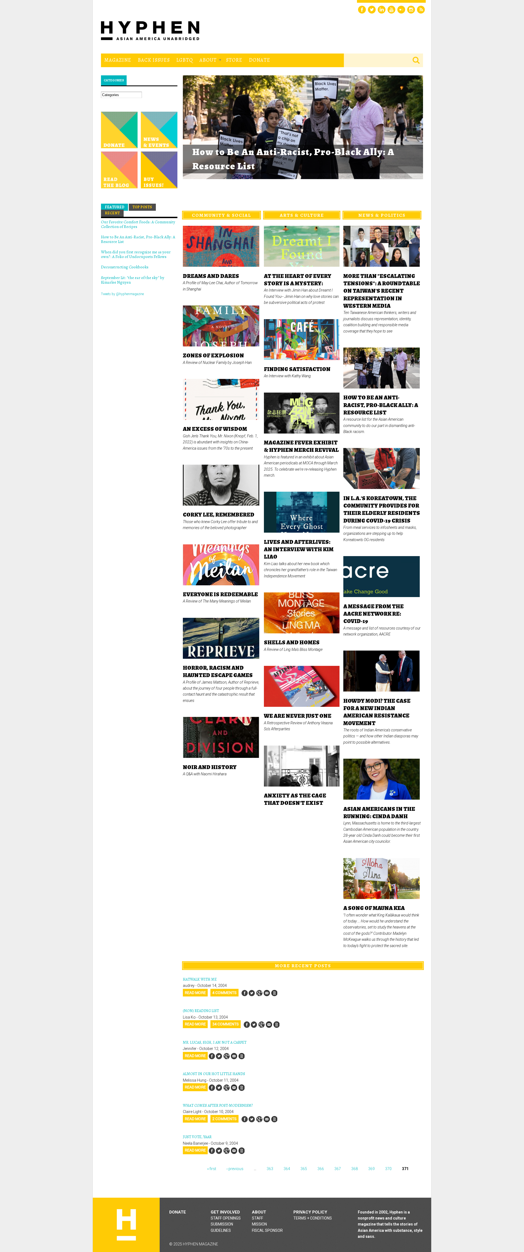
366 (320, 1169)
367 (337, 1169)
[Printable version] (274, 993)
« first (211, 1169)
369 (371, 1169)
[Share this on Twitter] (252, 993)
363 (270, 1169)
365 (303, 1169)
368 (354, 1169)
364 (287, 1169)
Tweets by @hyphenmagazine (122, 294)
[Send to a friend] (266, 993)
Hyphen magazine (126, 1225)
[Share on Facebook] (244, 993)
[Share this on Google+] (259, 993)
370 (388, 1169)
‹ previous (235, 1169)
